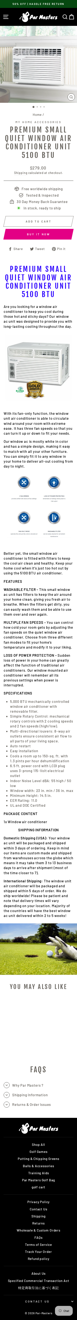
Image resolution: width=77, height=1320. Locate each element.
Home (37, 114)
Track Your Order (38, 1252)
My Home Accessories (38, 122)
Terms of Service (38, 1244)
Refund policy (38, 1259)
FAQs (38, 1237)
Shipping (21, 173)
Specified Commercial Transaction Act (38, 1281)
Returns (38, 1223)
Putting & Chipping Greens (38, 1159)
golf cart (38, 1187)
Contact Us (38, 1209)
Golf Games (38, 1152)
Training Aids (38, 1173)
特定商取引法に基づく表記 (38, 1288)
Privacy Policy (38, 1202)
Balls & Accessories (38, 1166)
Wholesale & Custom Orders (38, 1230)
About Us (38, 1273)
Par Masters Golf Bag (38, 1180)
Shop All (38, 1144)
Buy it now (38, 234)
